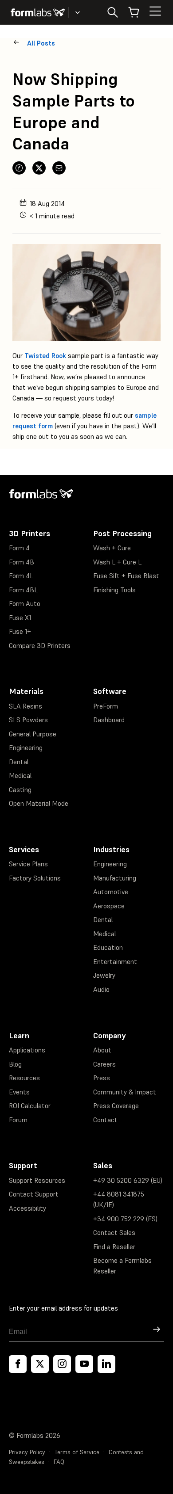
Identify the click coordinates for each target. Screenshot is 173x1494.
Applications (27, 1050)
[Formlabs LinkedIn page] (106, 1364)
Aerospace (109, 906)
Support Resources (37, 1180)
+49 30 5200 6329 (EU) (127, 1180)
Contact (105, 1120)
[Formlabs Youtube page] (84, 1364)
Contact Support (34, 1194)
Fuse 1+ (20, 631)
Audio (101, 989)
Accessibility (27, 1208)
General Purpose (32, 734)
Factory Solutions (35, 878)
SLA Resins (25, 706)
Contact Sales (114, 1232)
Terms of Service (77, 1452)
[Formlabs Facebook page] (18, 1364)
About (102, 1050)
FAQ (59, 1462)
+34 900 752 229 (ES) (125, 1219)
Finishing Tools (114, 590)
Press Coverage (116, 1105)
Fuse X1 (20, 618)
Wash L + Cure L (117, 562)
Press (101, 1078)
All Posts (41, 43)
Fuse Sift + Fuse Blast (126, 576)
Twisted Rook (45, 355)
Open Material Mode (38, 803)
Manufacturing (114, 878)
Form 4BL (23, 590)
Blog (15, 1064)
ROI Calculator (30, 1105)
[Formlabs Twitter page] (40, 1364)
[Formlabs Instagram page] (62, 1364)
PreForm (105, 706)
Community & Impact (124, 1092)
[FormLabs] (38, 12)
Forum (18, 1120)
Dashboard (109, 720)
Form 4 (19, 548)
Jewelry (104, 975)
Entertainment (115, 961)
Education (108, 947)
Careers (104, 1064)
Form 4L (21, 576)
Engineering (26, 747)
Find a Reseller (114, 1246)
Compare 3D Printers (40, 645)
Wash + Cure (112, 548)
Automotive (110, 892)
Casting (20, 789)
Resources (24, 1078)
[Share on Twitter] (39, 168)
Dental (18, 762)
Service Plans (28, 864)
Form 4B (21, 562)
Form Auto (24, 603)
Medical (20, 775)
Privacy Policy (27, 1452)
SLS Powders (28, 720)
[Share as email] (59, 168)
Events (19, 1092)
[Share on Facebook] (19, 168)
